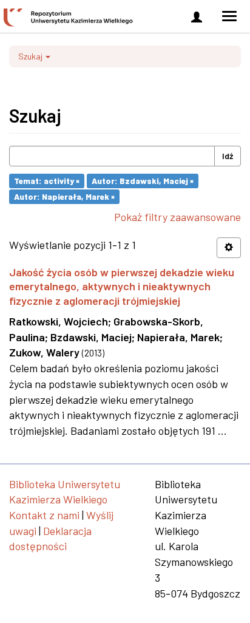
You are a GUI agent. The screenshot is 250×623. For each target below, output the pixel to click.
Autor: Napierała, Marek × (64, 196)
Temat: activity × (46, 180)
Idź (227, 156)
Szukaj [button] (31, 56)
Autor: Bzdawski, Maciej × (143, 180)
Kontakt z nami (44, 515)
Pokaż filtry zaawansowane (177, 216)
